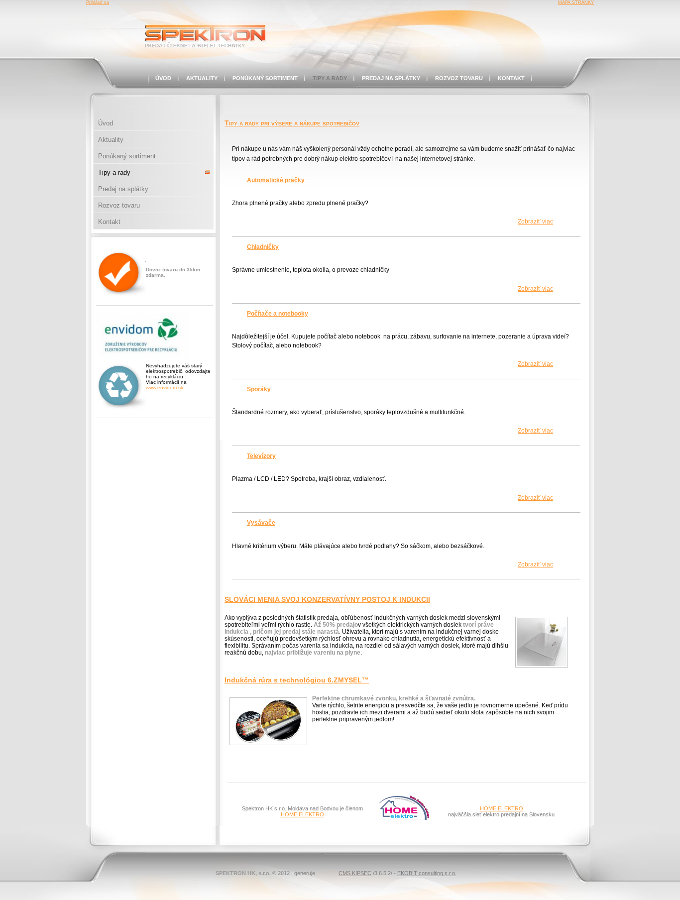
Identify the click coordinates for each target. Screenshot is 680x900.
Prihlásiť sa (97, 2)
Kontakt (511, 78)
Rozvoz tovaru (459, 78)
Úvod (163, 78)
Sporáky (259, 389)
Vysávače (261, 522)
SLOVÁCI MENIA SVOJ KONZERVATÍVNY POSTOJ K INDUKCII (327, 599)
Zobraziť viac (535, 221)
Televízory (261, 455)
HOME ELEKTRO (302, 814)
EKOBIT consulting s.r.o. (426, 873)
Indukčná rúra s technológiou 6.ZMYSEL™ (297, 680)
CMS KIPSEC (355, 873)
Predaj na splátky (391, 78)
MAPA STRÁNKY (576, 2)
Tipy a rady (330, 78)
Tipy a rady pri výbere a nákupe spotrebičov (292, 123)
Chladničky (263, 246)
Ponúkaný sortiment (265, 78)
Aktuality (202, 78)
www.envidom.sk (164, 387)
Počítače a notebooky (277, 313)
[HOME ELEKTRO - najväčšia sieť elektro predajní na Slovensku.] (404, 818)
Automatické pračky (276, 180)
